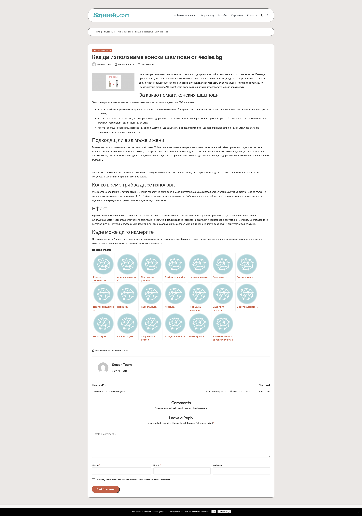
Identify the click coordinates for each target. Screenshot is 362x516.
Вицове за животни (102, 50)
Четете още (224, 511)
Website (217, 465)
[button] (119, 371)
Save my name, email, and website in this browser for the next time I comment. (133, 479)
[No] (358, 512)
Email (157, 465)
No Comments (147, 64)
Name (96, 465)
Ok (214, 511)
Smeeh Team (122, 364)
